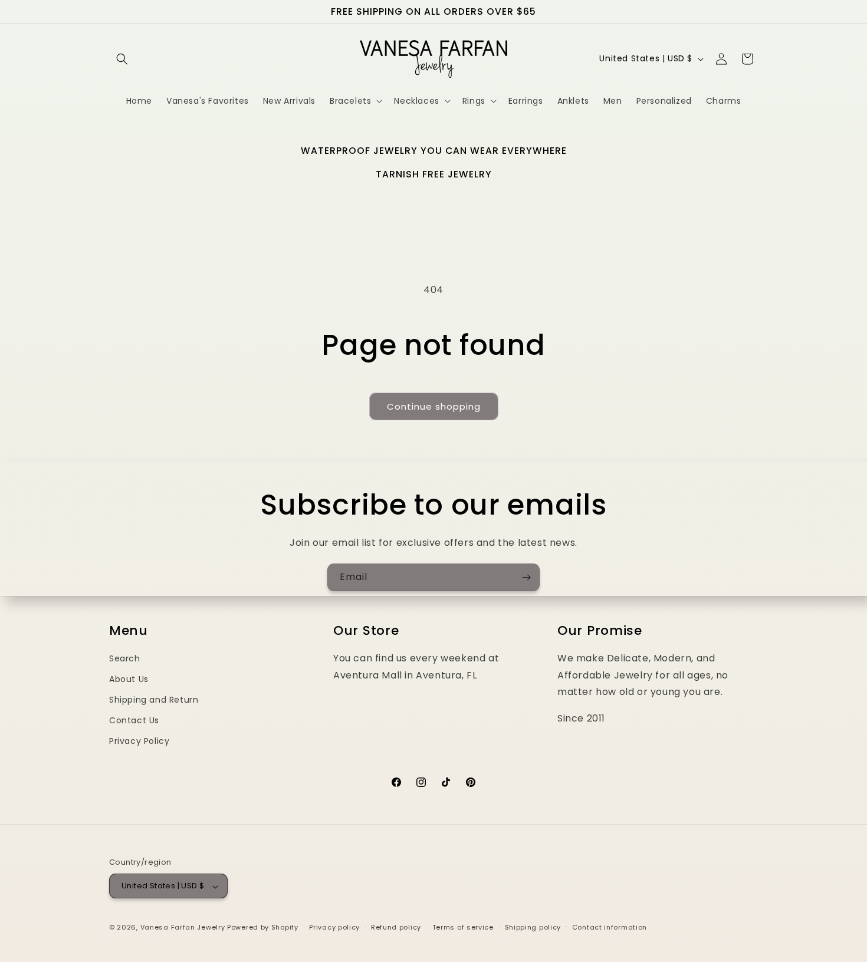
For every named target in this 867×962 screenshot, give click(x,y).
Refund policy (396, 927)
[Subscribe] (526, 577)
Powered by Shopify (262, 928)
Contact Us (134, 721)
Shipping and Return (153, 700)
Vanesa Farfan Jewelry (182, 928)
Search (124, 658)
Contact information (609, 927)
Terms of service (463, 927)
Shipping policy (533, 927)
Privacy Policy (139, 741)
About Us (129, 679)
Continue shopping (434, 406)
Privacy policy (334, 927)
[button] (122, 59)
